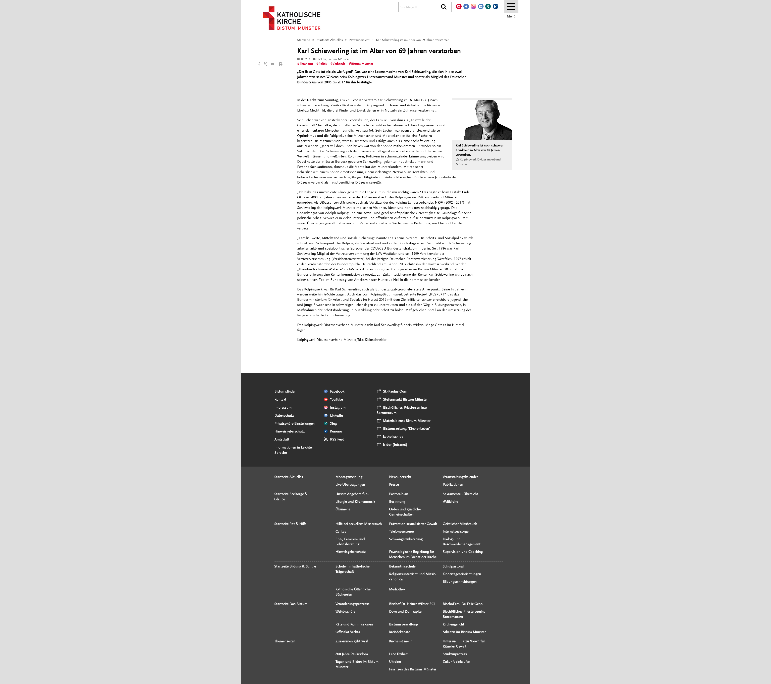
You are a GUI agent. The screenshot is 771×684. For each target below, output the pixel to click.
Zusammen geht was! (352, 641)
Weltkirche (450, 501)
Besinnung (397, 501)
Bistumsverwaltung (403, 624)
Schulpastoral (453, 566)
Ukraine (395, 662)
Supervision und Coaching (463, 552)
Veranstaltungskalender (460, 477)
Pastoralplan (398, 494)
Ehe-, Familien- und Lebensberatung (350, 541)
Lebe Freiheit (398, 654)
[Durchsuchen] (444, 7)
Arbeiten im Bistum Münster (464, 632)
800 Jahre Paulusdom (352, 654)
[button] (261, 64)
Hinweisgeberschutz (289, 431)
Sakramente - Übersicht (460, 494)
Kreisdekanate (399, 632)
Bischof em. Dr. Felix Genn (463, 604)
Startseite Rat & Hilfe (290, 524)
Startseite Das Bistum (290, 604)
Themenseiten (284, 641)
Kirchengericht (453, 624)
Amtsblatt (281, 439)
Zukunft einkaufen (456, 662)
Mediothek (397, 589)
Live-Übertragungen (350, 484)
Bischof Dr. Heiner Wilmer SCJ (412, 604)
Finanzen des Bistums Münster (412, 669)
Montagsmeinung (349, 477)
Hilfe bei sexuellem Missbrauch (359, 524)
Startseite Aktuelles (330, 40)
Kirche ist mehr (400, 641)
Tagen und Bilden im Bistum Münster (357, 664)
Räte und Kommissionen (354, 624)
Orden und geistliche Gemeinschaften (405, 511)
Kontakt (280, 399)
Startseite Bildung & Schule (295, 566)
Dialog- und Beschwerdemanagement (461, 541)
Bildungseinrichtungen (460, 581)
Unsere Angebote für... (352, 494)
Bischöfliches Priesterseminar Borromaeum (465, 614)
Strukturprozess (455, 654)
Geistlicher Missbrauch (460, 524)
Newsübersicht (359, 40)
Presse (394, 484)
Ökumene (343, 509)
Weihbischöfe (345, 611)
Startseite (303, 40)
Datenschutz (284, 415)
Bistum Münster (362, 64)
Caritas (341, 531)
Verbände (339, 64)
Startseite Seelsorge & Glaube (290, 496)
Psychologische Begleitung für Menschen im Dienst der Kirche (412, 554)
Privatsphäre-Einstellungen (294, 423)
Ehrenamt (306, 64)
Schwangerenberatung (406, 539)
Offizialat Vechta (348, 632)
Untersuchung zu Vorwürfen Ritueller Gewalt (464, 643)
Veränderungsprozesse (352, 604)
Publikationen (453, 484)
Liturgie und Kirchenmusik (355, 501)
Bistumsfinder (285, 391)
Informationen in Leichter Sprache (293, 450)
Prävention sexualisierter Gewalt (413, 524)
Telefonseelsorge (401, 531)
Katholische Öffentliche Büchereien (353, 591)
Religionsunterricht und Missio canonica (412, 576)
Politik (323, 64)
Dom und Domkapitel (405, 611)
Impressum (283, 407)
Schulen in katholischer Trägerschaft (353, 568)
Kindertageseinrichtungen (462, 574)
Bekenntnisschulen (403, 566)
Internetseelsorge (455, 531)
